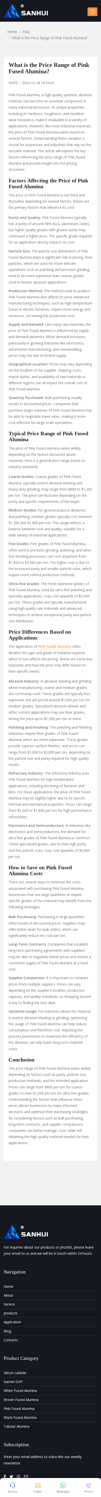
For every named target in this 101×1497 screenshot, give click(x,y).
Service (9, 1304)
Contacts (11, 1340)
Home (12, 31)
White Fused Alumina (20, 1390)
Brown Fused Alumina (21, 1399)
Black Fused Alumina (20, 1417)
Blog (7, 1331)
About (8, 1295)
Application (12, 1322)
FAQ (26, 31)
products (11, 1313)
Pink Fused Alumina (19, 1408)
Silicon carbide (15, 1372)
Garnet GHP (13, 1381)
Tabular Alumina (16, 1426)
